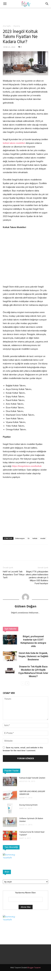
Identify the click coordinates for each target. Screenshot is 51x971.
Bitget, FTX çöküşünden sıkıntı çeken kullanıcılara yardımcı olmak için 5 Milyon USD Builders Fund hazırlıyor (37, 577)
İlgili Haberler (11, 629)
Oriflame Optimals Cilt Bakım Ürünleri (31, 820)
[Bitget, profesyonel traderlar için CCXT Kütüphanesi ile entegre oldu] (10, 640)
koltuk (35, 538)
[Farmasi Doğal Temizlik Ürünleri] (10, 781)
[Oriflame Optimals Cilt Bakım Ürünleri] (10, 822)
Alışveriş (16, 26)
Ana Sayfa (7, 26)
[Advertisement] (25, 12)
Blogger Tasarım (34, 967)
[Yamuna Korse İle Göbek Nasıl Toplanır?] (10, 835)
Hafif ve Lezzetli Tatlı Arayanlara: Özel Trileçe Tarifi (14, 574)
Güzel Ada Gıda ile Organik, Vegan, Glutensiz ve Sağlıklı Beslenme (33, 656)
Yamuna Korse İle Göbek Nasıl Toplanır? (31, 833)
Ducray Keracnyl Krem (28, 805)
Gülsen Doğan (25, 606)
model (42, 538)
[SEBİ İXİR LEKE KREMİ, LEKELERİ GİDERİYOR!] (10, 795)
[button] (47, 4)
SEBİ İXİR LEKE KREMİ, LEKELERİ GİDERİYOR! (32, 793)
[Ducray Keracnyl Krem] (10, 808)
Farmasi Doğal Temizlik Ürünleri (32, 778)
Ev (28, 538)
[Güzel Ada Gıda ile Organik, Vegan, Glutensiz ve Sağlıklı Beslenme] (10, 656)
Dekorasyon (20, 538)
